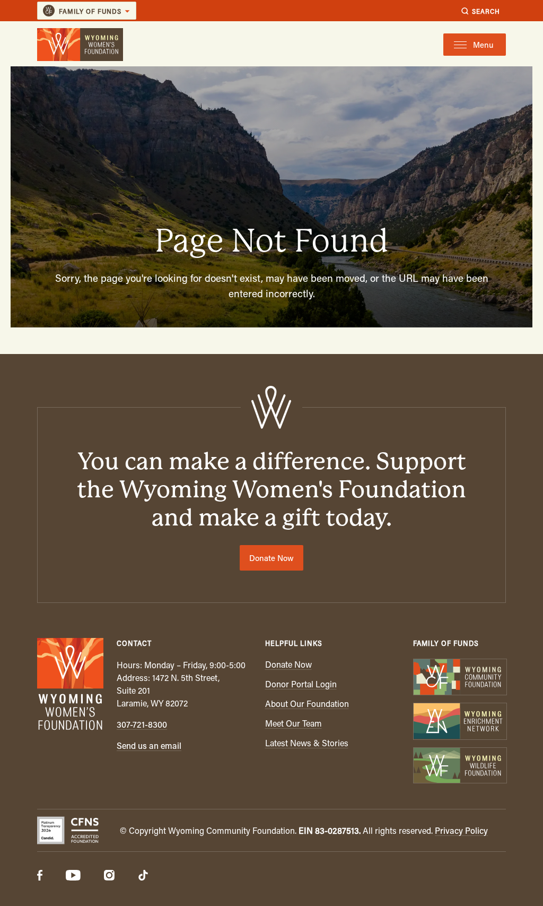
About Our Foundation (307, 703)
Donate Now (271, 558)
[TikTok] (143, 876)
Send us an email (149, 745)
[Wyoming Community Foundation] (459, 678)
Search (486, 10)
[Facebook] (39, 876)
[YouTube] (73, 876)
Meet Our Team (293, 723)
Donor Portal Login (301, 683)
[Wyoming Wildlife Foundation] (459, 766)
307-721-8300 (142, 724)
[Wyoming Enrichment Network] (459, 722)
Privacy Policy (461, 830)
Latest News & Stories (306, 742)
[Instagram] (109, 876)
